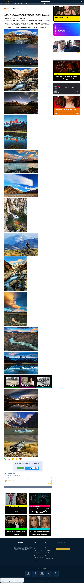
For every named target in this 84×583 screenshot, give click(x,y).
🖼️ (50, 483)
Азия (27, 3)
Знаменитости (31, 3)
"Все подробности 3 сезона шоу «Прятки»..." (64, 28)
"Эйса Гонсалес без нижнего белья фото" (63, 26)
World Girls (18, 3)
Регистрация (64, 549)
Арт (11, 3)
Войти (82, 1)
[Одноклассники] (34, 468)
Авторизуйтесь (6, 475)
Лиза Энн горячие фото (61, 17)
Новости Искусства (59, 38)
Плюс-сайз (23, 3)
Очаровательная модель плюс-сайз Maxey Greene (65, 110)
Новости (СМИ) (4, 3)
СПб (9, 3)
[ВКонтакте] (31, 468)
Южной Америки (41, 12)
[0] (5, 459)
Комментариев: (57, 57)
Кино (36, 3)
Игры (39, 3)
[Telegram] (36, 468)
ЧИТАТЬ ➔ (57, 20)
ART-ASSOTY (6, 1)
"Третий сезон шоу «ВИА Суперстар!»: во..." (63, 31)
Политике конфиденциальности (9, 581)
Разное (42, 3)
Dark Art (14, 3)
